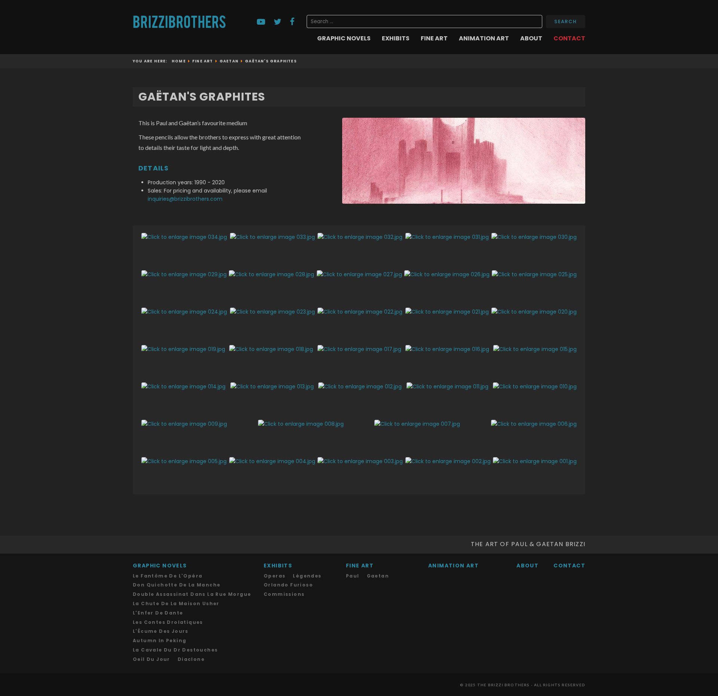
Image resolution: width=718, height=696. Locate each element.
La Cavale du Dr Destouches (175, 650)
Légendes (307, 576)
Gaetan (378, 576)
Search (565, 21)
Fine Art (434, 38)
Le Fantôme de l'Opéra (167, 576)
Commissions (284, 594)
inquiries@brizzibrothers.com (185, 199)
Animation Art (484, 38)
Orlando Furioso (288, 585)
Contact (569, 38)
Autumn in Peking (159, 640)
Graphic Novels (344, 38)
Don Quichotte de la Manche (176, 585)
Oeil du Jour (151, 659)
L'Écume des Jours (160, 631)
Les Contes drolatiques (168, 622)
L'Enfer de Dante (158, 613)
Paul (352, 576)
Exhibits (395, 38)
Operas (274, 576)
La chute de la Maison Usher (176, 603)
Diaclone (191, 659)
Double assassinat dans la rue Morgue (192, 594)
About (531, 38)
